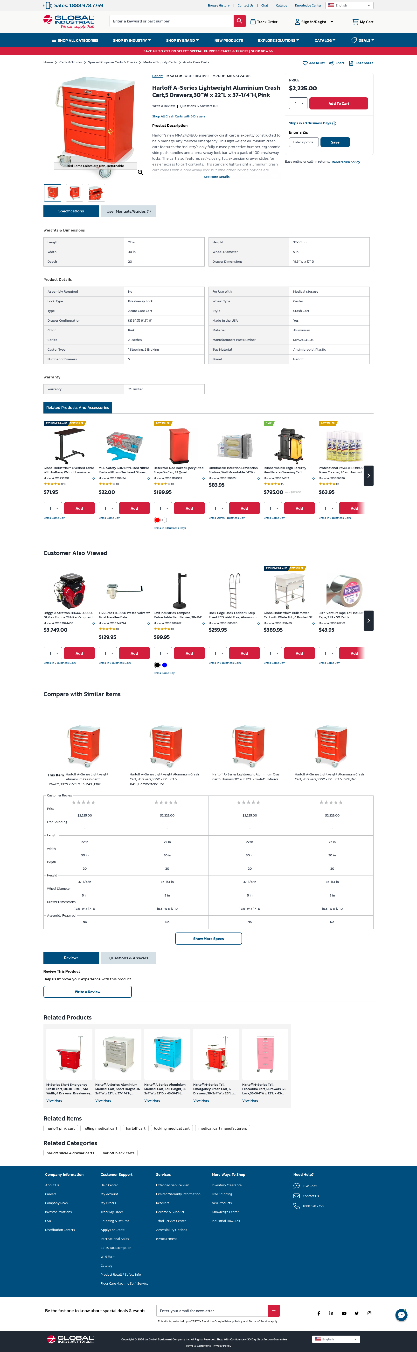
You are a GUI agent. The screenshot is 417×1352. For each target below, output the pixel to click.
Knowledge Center (308, 5)
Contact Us (245, 5)
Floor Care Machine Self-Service (124, 1283)
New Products (222, 1203)
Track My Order (112, 1212)
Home (48, 62)
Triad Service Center (171, 1220)
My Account (109, 1194)
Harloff (157, 76)
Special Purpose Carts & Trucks (112, 62)
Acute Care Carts (196, 62)
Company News (56, 1203)
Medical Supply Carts (160, 62)
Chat (264, 5)
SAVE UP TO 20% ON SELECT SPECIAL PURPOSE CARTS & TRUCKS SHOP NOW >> (208, 51)
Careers (50, 1194)
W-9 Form (108, 1256)
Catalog (281, 5)
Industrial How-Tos (226, 1220)
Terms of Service (259, 1321)
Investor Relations (58, 1212)
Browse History (219, 5)
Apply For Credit (113, 1229)
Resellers (162, 1203)
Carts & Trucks (70, 62)
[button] (349, 5)
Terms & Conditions (199, 1346)
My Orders (108, 1203)
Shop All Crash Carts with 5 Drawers (179, 116)
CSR (48, 1220)
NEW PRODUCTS (229, 40)
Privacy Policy (233, 1321)
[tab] (71, 211)
